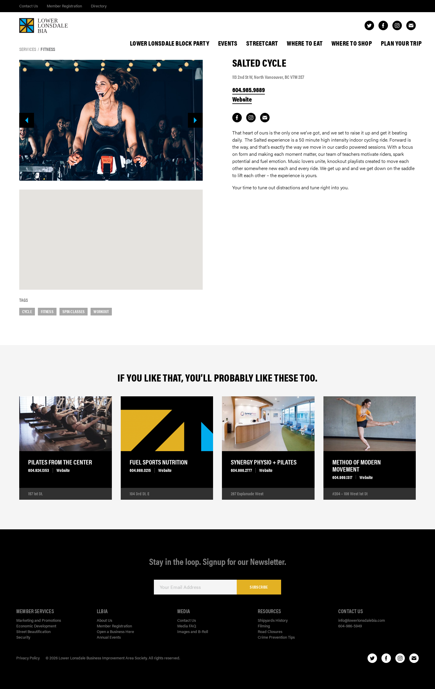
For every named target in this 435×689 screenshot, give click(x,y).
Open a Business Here (115, 631)
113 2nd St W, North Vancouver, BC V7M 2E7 (268, 76)
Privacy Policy (28, 658)
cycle (27, 311)
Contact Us (28, 6)
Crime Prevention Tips (276, 637)
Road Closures (270, 631)
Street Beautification (33, 631)
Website (242, 98)
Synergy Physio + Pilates (264, 461)
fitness (47, 311)
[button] (111, 233)
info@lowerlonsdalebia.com (361, 620)
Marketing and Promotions (38, 620)
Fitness (48, 49)
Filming (264, 626)
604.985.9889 (248, 89)
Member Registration (64, 6)
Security (23, 637)
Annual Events (109, 637)
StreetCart (262, 43)
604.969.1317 (342, 477)
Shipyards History (273, 620)
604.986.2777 (241, 470)
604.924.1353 (38, 470)
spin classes (73, 311)
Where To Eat (305, 43)
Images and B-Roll (192, 631)
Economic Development (36, 626)
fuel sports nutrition (159, 461)
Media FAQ (186, 626)
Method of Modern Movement (356, 465)
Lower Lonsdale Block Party (169, 43)
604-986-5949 (350, 626)
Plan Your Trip (401, 43)
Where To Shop (351, 43)
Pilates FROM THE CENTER (60, 461)
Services (27, 49)
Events (227, 43)
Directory (99, 6)
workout (101, 311)
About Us (104, 620)
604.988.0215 (140, 470)
